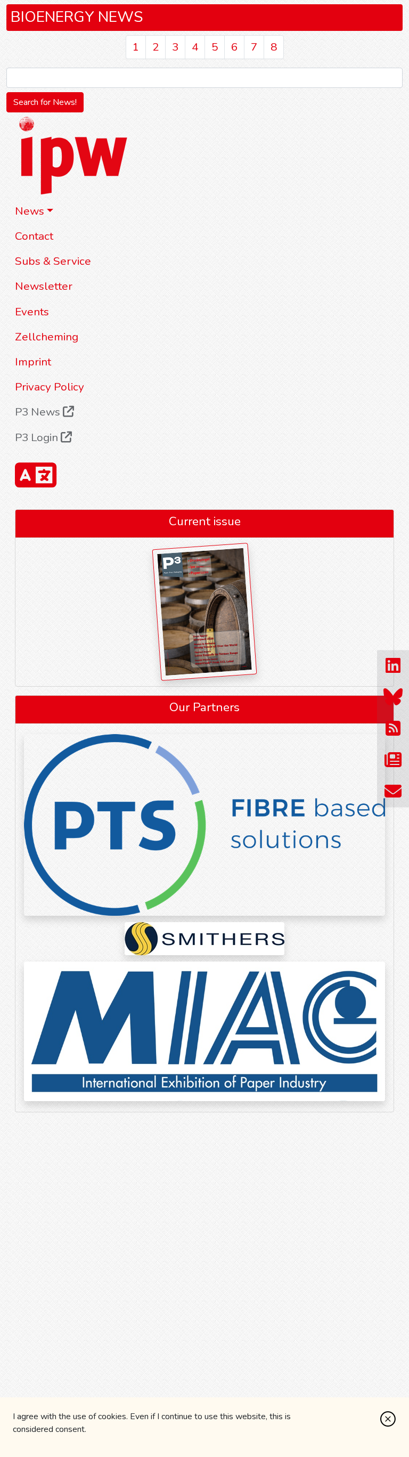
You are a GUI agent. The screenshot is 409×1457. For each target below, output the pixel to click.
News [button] (29, 211)
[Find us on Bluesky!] (393, 697)
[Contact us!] (393, 791)
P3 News (39, 411)
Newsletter (43, 286)
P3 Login (38, 437)
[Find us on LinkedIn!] (393, 665)
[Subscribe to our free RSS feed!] (393, 728)
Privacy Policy (49, 386)
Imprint (33, 361)
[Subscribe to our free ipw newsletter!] (393, 760)
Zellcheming (46, 336)
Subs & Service (53, 261)
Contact (34, 236)
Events (32, 311)
